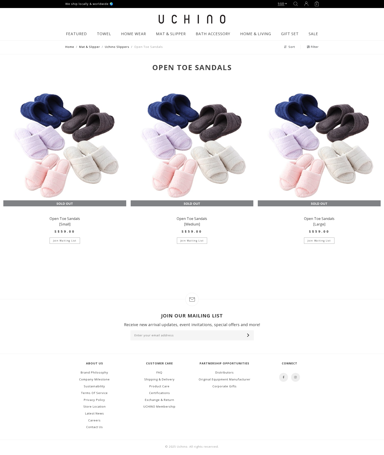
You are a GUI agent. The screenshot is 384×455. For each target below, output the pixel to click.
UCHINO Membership (159, 406)
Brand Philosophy (94, 372)
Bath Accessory (213, 33)
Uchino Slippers (117, 47)
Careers (94, 420)
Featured (76, 33)
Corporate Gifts (224, 386)
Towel (104, 33)
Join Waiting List (64, 240)
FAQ (159, 372)
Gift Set (290, 33)
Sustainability (94, 386)
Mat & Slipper (171, 33)
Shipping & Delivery (159, 379)
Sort (291, 47)
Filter (315, 47)
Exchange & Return (159, 400)
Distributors (224, 372)
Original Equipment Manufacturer (224, 379)
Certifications (159, 393)
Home (69, 47)
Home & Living (255, 33)
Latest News (94, 413)
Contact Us (94, 427)
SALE (313, 33)
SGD (281, 4)
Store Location (94, 406)
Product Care (159, 386)
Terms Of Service (94, 393)
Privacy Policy (94, 400)
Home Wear (133, 33)
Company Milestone (94, 379)
